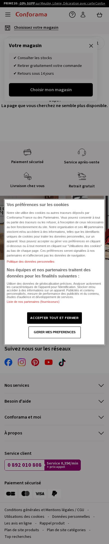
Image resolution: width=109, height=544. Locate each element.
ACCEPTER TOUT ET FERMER (54, 318)
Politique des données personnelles (30, 261)
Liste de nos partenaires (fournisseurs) (33, 301)
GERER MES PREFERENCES (54, 332)
